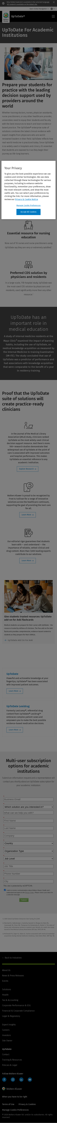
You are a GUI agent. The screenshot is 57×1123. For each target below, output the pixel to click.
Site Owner (7, 1040)
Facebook (4, 1079)
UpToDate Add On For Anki (20, 640)
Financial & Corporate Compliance (18, 1010)
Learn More (26, 515)
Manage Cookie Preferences (28, 205)
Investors (6, 1035)
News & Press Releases (13, 975)
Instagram (13, 1079)
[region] (28, 190)
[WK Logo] (12, 1088)
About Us (6, 970)
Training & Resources (12, 1060)
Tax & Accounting (10, 1000)
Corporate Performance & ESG (16, 1005)
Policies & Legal (9, 1065)
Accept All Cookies (28, 212)
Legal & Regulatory (11, 1016)
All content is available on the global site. (22, 4)
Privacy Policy (29, 892)
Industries (13, 957)
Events (5, 981)
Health (5, 994)
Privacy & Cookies (27, 1104)
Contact (5, 1054)
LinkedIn (21, 1079)
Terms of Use (8, 1104)
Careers (5, 1030)
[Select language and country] (52, 9)
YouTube (30, 1079)
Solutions (6, 989)
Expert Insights (9, 1024)
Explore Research (26, 469)
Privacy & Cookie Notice (26, 199)
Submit (24, 900)
